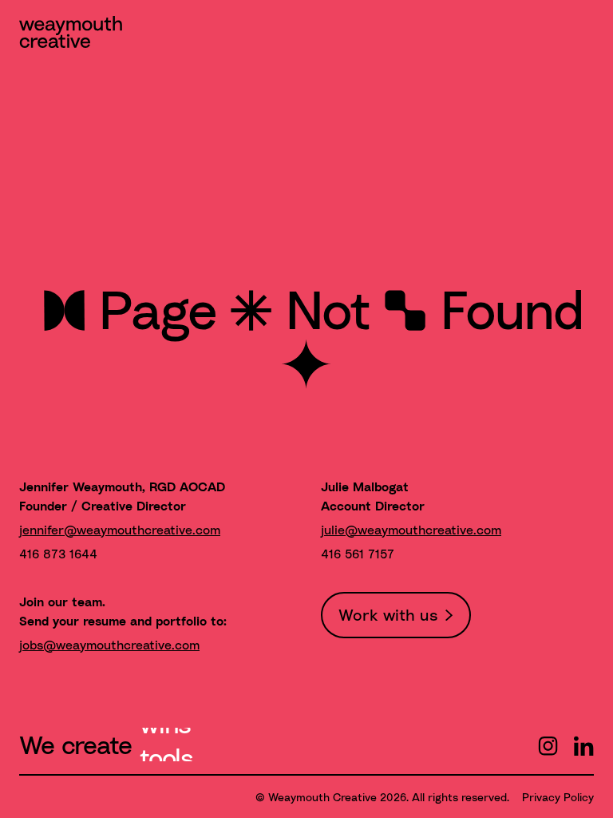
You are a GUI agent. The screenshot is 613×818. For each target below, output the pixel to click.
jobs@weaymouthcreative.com (109, 645)
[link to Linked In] (584, 748)
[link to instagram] (548, 748)
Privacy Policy (558, 797)
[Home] (70, 35)
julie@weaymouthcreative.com (411, 530)
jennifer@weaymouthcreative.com (119, 530)
